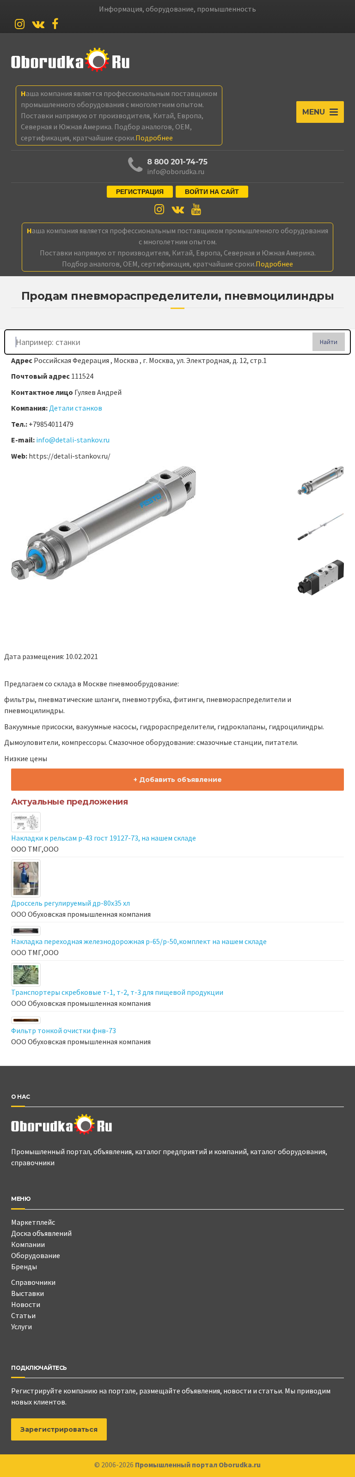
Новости (25, 1304)
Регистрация (140, 191)
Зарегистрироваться (59, 1429)
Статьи (23, 1315)
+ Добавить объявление (178, 779)
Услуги (21, 1326)
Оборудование (35, 1255)
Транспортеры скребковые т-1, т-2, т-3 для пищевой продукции (117, 992)
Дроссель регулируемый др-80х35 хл (70, 903)
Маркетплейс (33, 1222)
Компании (28, 1244)
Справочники (33, 1282)
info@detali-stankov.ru (73, 439)
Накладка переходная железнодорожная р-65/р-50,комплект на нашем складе (139, 941)
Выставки (27, 1293)
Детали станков (75, 407)
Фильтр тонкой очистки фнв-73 (63, 1030)
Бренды (24, 1266)
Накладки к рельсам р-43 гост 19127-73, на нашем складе (103, 837)
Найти (328, 342)
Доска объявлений (41, 1233)
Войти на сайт (212, 191)
